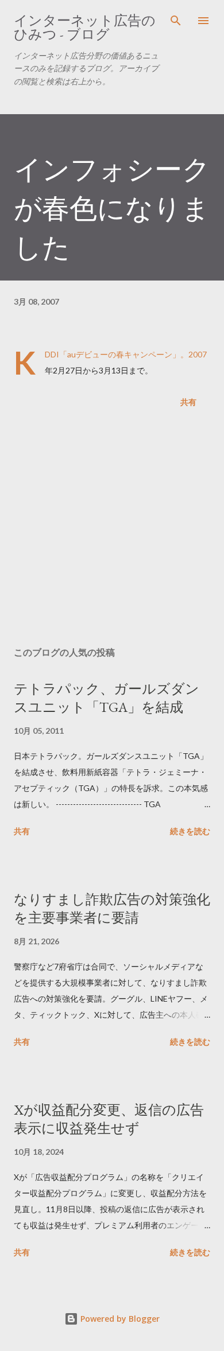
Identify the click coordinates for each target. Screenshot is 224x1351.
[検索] (176, 21)
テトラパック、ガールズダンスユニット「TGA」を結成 (106, 698)
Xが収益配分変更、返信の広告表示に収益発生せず (109, 1119)
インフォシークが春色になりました (112, 208)
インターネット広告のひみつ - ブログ (85, 27)
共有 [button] (188, 402)
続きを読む (190, 831)
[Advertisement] (112, 529)
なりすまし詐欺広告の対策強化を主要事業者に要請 (112, 908)
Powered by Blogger (119, 1318)
